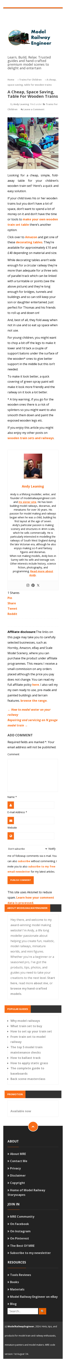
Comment (13, 754)
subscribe (24, 861)
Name (12, 797)
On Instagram (20, 1231)
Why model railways (25, 1021)
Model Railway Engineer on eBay (34, 1297)
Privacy (15, 1168)
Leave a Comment (33, 109)
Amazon (31, 237)
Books (14, 1282)
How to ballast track (25, 1058)
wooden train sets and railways (31, 438)
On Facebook (19, 1224)
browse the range (34, 701)
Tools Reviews (20, 1275)
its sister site (27, 502)
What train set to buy (26, 1026)
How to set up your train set (31, 1031)
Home (11, 79)
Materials (17, 1289)
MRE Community (22, 1217)
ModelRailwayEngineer (21, 1326)
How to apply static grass (29, 1063)
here (35, 685)
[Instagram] (28, 585)
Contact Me (18, 1161)
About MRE (18, 1154)
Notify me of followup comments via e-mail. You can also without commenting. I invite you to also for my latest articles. (32, 860)
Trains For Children (30, 79)
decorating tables (29, 242)
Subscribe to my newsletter (30, 1253)
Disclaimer (18, 1175)
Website (12, 827)
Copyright (17, 1183)
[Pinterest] (33, 585)
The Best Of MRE (22, 1246)
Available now (20, 1111)
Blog (13, 1304)
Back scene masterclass (27, 1079)
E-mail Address (17, 812)
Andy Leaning (21, 104)
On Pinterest (19, 1238)
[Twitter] (38, 585)
